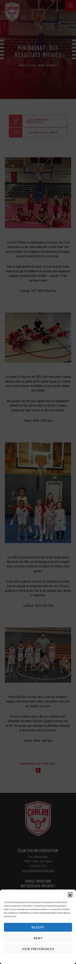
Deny (38, 938)
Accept (38, 927)
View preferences (38, 949)
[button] (70, 894)
